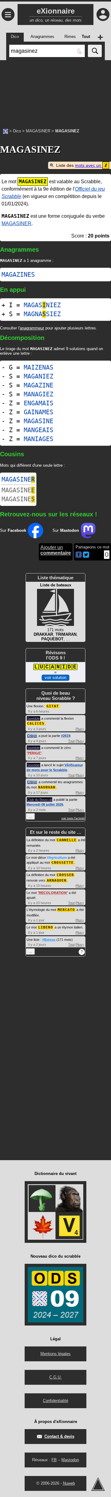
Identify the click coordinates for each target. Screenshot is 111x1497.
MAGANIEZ (38, 376)
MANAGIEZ (38, 394)
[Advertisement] (55, 91)
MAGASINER (38, 131)
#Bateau (49, 939)
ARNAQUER (57, 881)
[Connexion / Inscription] (103, 14)
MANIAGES (38, 439)
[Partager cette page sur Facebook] (79, 555)
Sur (13, 530)
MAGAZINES (18, 274)
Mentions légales (55, 1353)
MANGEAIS (38, 430)
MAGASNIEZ (42, 305)
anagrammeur (32, 328)
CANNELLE (66, 840)
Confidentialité (55, 1400)
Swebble (33, 718)
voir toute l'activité (73, 818)
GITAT (53, 706)
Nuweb (69, 1483)
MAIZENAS (38, 367)
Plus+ (80, 729)
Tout (71, 741)
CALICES (35, 724)
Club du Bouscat (39, 799)
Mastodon (70, 1460)
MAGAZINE (38, 385)
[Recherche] (95, 51)
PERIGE (34, 753)
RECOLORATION (53, 893)
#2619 (65, 736)
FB (54, 1460)
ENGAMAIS (38, 403)
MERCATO (66, 910)
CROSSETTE (62, 863)
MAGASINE (38, 421)
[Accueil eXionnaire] (5, 130)
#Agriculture (57, 857)
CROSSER (65, 875)
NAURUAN (47, 787)
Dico (17, 131)
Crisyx (32, 736)
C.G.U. (55, 1377)
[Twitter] (86, 556)
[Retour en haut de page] (98, 1484)
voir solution (55, 677)
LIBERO (45, 927)
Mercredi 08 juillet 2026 (45, 804)
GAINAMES (38, 412)
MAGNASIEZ (42, 314)
